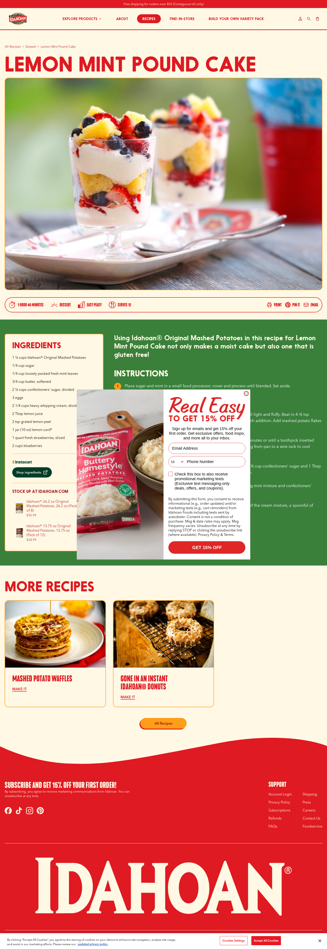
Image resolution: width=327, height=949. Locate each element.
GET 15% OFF (207, 547)
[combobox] (177, 461)
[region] (163, 941)
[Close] (320, 941)
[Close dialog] (246, 393)
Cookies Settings (233, 940)
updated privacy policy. (93, 944)
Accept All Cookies (266, 940)
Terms (228, 534)
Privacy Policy (209, 534)
